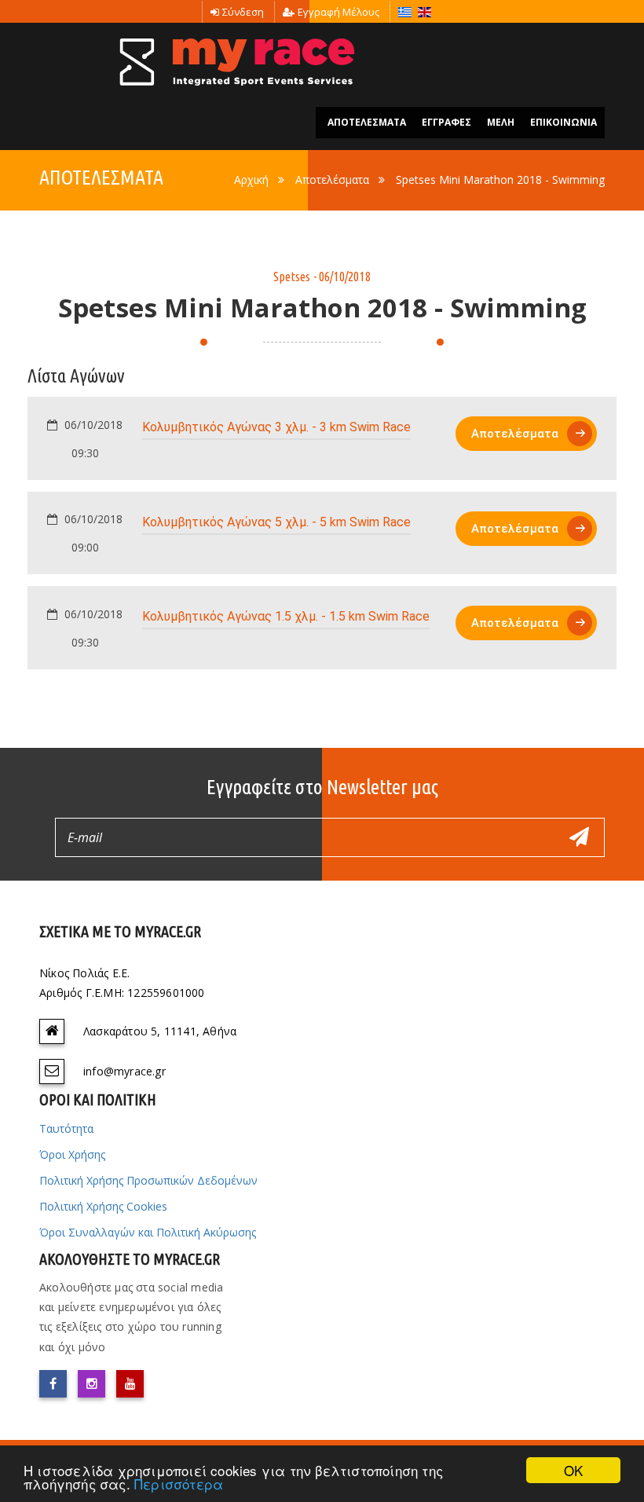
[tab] (322, 438)
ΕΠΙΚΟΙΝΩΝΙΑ (563, 122)
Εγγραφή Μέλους (338, 12)
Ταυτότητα (66, 1128)
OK (573, 1470)
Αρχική (251, 179)
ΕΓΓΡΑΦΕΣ (446, 122)
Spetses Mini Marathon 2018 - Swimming (500, 179)
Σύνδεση (243, 12)
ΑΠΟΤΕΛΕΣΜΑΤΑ (366, 122)
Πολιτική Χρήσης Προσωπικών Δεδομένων (148, 1180)
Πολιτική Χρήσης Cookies (103, 1206)
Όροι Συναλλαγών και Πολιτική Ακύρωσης (147, 1232)
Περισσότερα (178, 1483)
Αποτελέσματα (332, 179)
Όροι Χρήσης (72, 1154)
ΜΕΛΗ (500, 122)
